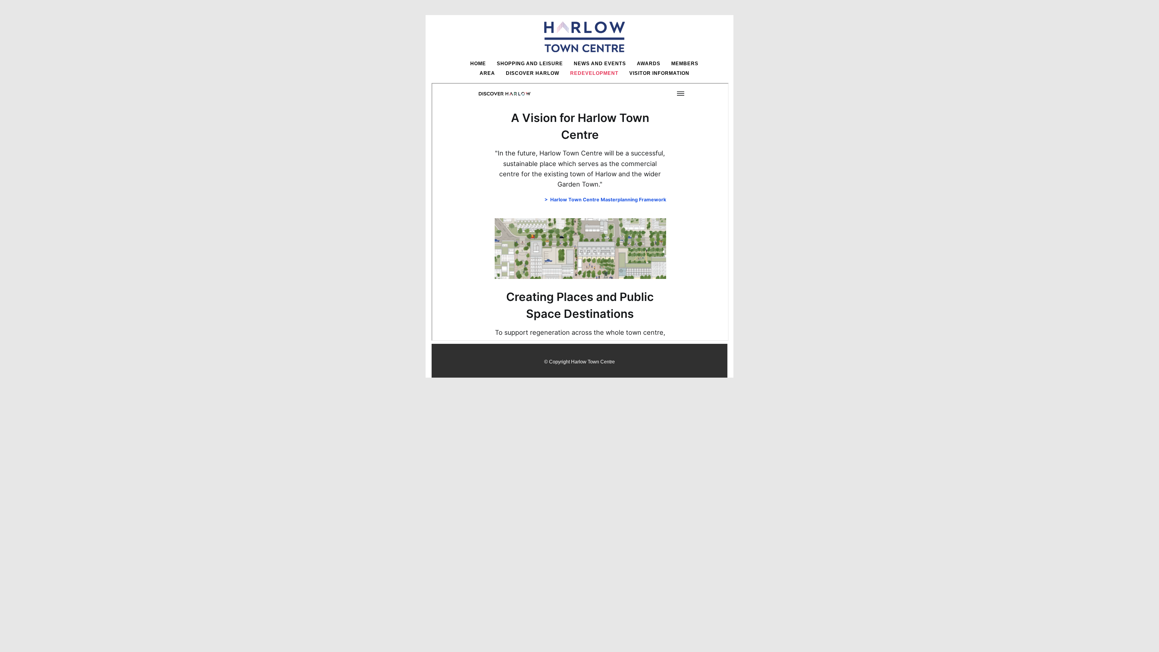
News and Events (600, 63)
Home (478, 63)
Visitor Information (659, 73)
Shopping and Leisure (530, 63)
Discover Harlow (532, 73)
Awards (648, 63)
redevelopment (594, 73)
